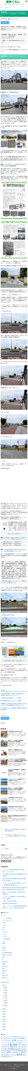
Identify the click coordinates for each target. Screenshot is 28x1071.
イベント (4, 915)
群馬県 (9, 1052)
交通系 (3, 943)
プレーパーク (14, 1042)
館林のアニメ (5, 977)
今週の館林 (12, 1044)
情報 (3, 957)
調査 (3, 968)
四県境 (3, 948)
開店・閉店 (5, 975)
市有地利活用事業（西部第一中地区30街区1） (13, 660)
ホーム (1, 1064)
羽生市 (12, 1052)
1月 (4, 1005)
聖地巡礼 (16, 1052)
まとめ (15, 19)
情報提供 (16, 1064)
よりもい (9, 1038)
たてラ (6, 1036)
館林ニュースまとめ (11, 1054)
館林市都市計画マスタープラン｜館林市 (11, 700)
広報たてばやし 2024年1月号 (14, 533)
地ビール (4, 950)
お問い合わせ (21, 1064)
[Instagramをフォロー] (5, 861)
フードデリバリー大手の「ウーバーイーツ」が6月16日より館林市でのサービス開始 (13, 836)
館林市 (3, 723)
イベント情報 (7, 918)
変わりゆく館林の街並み (11, 1046)
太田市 (22, 1046)
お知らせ (4, 922)
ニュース (11, 19)
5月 (4, 995)
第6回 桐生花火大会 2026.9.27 (9, 903)
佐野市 (19, 1044)
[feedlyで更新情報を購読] (7, 861)
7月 (4, 990)
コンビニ (4, 1042)
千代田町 (2, 1046)
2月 (4, 1002)
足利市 (23, 1052)
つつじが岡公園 (11, 1036)
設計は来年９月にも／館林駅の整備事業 (14, 164)
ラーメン (20, 1042)
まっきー (22, 1036)
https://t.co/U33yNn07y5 (7, 37)
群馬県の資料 (11, 176)
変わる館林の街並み (7, 952)
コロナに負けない (20, 1040)
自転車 (3, 964)
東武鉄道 (4, 1050)
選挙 (3, 973)
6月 (4, 992)
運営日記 (4, 970)
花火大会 (19, 1052)
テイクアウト (9, 1042)
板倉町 (8, 1050)
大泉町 (19, 1046)
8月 (4, 987)
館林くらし (13, 1)
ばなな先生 (17, 1036)
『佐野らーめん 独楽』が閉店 (9, 900)
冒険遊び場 (24, 1044)
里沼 (5, 1054)
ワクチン (24, 1042)
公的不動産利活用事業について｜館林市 (11, 698)
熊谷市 (6, 1052)
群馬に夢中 (5, 961)
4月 (4, 997)
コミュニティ (5, 931)
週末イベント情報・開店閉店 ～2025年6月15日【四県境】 (15, 830)
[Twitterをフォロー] (2, 861)
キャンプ (4, 924)
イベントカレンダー (7, 920)
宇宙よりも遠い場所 (7, 954)
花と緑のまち (5, 966)
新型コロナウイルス (18, 1049)
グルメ (3, 927)
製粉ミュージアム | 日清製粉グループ (12, 294)
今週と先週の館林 (4, 1044)
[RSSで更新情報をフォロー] (10, 861)
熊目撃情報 (7, 938)
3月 (4, 1000)
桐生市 (14, 1050)
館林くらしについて (9, 1064)
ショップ (4, 934)
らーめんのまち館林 (18, 1038)
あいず (2, 1036)
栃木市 (11, 1050)
